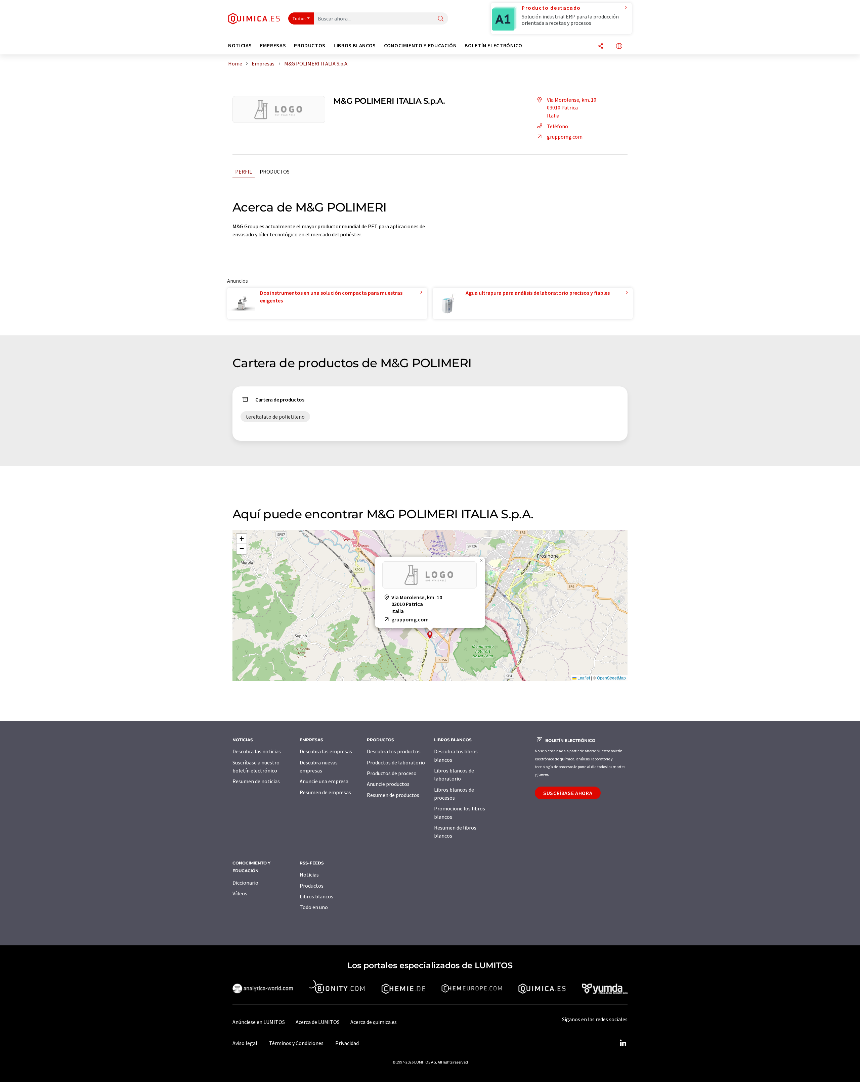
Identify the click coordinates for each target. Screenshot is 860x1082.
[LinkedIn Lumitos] (623, 1043)
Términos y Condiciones (296, 1043)
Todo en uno (314, 907)
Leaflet (583, 677)
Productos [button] (310, 45)
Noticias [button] (240, 45)
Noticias (309, 874)
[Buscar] (440, 19)
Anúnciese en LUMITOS (258, 1022)
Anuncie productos (388, 784)
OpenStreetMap (611, 677)
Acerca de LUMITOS (318, 1022)
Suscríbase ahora (567, 793)
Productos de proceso (392, 773)
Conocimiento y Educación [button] (420, 45)
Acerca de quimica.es (373, 1022)
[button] (430, 635)
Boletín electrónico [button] (493, 45)
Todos (299, 18)
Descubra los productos (394, 751)
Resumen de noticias (256, 781)
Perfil (243, 171)
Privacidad (347, 1043)
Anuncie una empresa (324, 781)
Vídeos (239, 893)
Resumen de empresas (325, 792)
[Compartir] (600, 46)
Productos (275, 171)
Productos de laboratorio (396, 762)
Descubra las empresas (326, 751)
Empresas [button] (273, 45)
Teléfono (557, 126)
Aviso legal (244, 1043)
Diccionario (245, 882)
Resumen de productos (393, 795)
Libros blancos (316, 896)
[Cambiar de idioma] (619, 46)
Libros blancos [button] (355, 45)
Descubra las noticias (256, 751)
